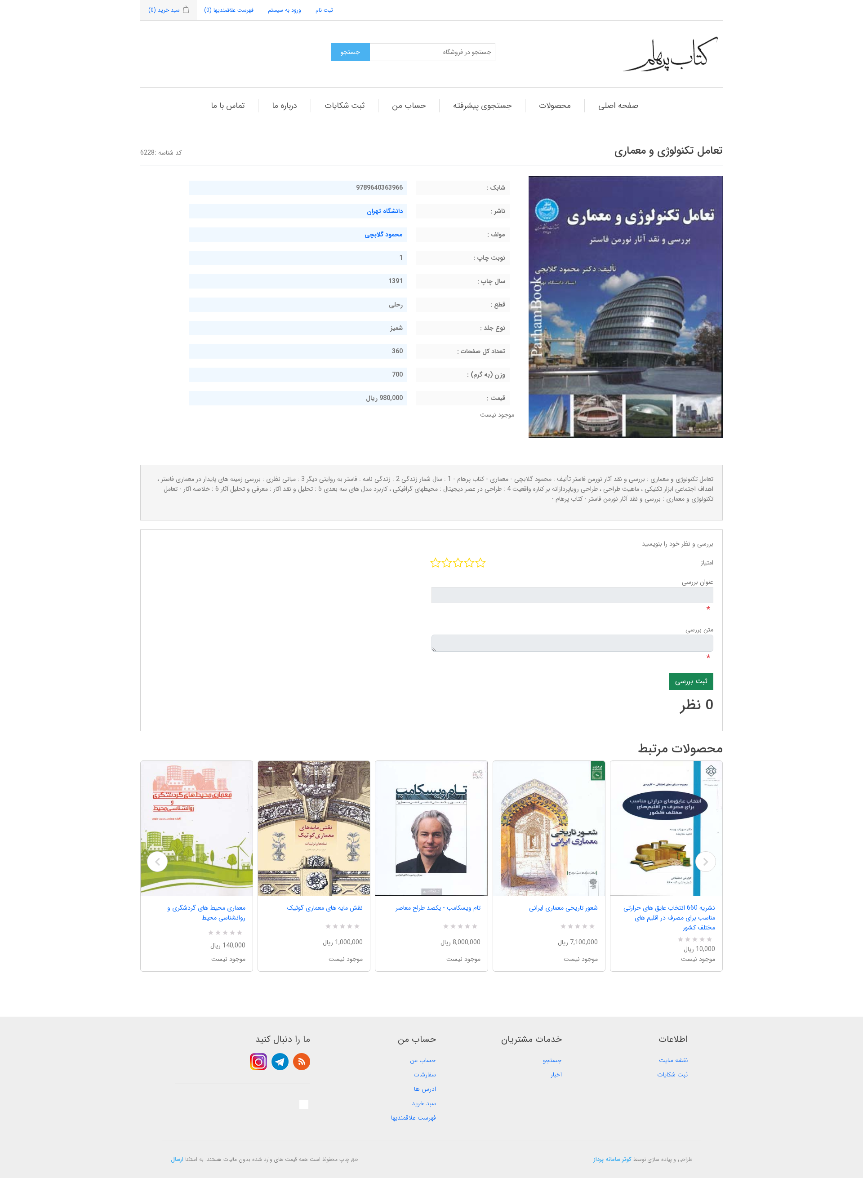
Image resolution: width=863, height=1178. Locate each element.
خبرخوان (301, 1061)
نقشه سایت (673, 1060)
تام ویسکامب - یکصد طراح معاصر (438, 908)
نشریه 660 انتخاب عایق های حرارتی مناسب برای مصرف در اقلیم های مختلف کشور (669, 918)
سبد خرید (424, 1103)
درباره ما (284, 105)
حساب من (409, 105)
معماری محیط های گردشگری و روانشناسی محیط (206, 913)
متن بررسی (699, 630)
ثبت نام (324, 10)
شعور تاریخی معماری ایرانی (563, 908)
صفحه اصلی (618, 105)
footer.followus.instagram (258, 1061)
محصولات (555, 105)
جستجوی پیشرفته (482, 105)
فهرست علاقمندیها (413, 1118)
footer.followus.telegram (280, 1061)
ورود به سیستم (284, 10)
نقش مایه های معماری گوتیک (325, 908)
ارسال (177, 1159)
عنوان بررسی (697, 582)
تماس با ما (228, 105)
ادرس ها (425, 1089)
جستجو (552, 1060)
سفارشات (425, 1075)
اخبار (556, 1075)
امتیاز (707, 563)
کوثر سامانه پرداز (613, 1159)
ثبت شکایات (345, 105)
